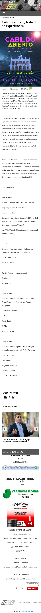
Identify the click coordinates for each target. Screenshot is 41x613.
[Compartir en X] (9, 398)
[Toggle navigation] (4, 13)
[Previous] (5, 429)
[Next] (36, 429)
